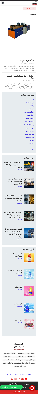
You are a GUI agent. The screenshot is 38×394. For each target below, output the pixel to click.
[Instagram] (22, 379)
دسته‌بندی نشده (29, 121)
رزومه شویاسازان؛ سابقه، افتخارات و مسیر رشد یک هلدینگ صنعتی (15, 181)
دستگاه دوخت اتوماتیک (26, 61)
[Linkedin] (15, 379)
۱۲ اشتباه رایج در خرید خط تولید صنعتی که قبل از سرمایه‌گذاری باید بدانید (13, 164)
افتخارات (22, 374)
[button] (2, 2)
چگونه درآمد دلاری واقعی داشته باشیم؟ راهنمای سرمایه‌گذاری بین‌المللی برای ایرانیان (13, 215)
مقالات (32, 150)
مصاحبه (32, 146)
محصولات (31, 143)
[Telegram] (19, 379)
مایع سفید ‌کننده (29, 134)
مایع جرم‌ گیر (18, 287)
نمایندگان (28, 374)
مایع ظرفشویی (30, 137)
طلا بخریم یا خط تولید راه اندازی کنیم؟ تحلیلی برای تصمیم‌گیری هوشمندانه (13, 198)
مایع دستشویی (30, 131)
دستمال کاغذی (30, 118)
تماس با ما (9, 374)
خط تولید (31, 109)
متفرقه (32, 140)
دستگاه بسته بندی (29, 112)
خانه (33, 8)
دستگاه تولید (30, 115)
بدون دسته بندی (29, 102)
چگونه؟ (32, 106)
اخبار (32, 99)
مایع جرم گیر (30, 128)
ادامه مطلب (19, 169)
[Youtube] (26, 379)
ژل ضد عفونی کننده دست (26, 124)
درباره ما (16, 374)
